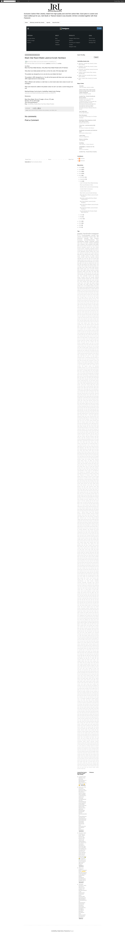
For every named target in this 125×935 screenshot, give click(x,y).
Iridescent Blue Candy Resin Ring (92, 430)
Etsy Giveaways (83, 115)
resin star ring (86, 696)
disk (87, 603)
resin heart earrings (93, 694)
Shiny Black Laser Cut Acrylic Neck (87, 489)
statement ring (80, 739)
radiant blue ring (91, 682)
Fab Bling (81, 143)
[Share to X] (37, 108)
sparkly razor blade (95, 732)
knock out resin (84, 330)
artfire (86, 532)
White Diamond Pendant (82, 526)
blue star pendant (88, 262)
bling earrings (92, 308)
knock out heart (95, 280)
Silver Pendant (92, 493)
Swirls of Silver (95, 515)
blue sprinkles (80, 570)
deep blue (92, 320)
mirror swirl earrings (95, 662)
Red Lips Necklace (85, 467)
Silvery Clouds (84, 495)
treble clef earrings (87, 749)
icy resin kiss (82, 641)
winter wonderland (83, 765)
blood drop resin (95, 558)
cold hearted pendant (85, 317)
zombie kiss (83, 768)
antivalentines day (81, 532)
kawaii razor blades (87, 648)
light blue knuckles (85, 333)
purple (78, 255)
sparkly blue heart (95, 348)
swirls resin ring (84, 744)
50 (89, 358)
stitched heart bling (95, 739)
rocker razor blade (81, 699)
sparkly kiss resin (95, 350)
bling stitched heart (81, 558)
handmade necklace (90, 633)
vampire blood (96, 754)
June (81, 214)
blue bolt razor (87, 562)
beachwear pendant (94, 535)
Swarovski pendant (94, 270)
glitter (97, 244)
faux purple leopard (87, 616)
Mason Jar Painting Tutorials (85, 93)
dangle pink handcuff (81, 592)
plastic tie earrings (88, 337)
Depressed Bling (80, 416)
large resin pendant (92, 331)
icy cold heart (92, 639)
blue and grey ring (87, 560)
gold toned (94, 623)
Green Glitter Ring (92, 423)
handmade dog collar (81, 633)
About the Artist (55, 22)
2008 (80, 227)
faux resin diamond (86, 324)
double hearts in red (89, 605)
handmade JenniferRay (91, 327)
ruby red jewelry (86, 704)
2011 (80, 221)
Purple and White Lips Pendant (91, 460)
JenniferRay (85, 236)
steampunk (88, 351)
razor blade (51, 110)
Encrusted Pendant (81, 419)
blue (78, 245)
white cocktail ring (83, 762)
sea (82, 705)
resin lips (89, 695)
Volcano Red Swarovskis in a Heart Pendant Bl (89, 525)
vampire (92, 288)
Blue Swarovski (83, 393)
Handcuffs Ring (80, 427)
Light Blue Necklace (90, 436)
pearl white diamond (90, 671)
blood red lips (94, 559)
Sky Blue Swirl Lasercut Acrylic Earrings (89, 187)
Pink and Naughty (95, 456)
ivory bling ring (86, 645)
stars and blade (95, 738)
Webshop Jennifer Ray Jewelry (37, 22)
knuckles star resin (84, 331)
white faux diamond (92, 762)
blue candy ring (94, 562)
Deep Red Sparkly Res (94, 414)
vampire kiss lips (92, 757)
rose (82, 701)
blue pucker (96, 565)
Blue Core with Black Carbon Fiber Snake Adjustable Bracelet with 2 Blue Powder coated (88, 383)
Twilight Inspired (80, 519)
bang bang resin (92, 533)
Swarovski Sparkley (95, 513)
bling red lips (80, 556)
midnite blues (84, 661)
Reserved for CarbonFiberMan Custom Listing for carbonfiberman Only (88, 471)
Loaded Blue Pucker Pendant (88, 440)
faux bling (95, 612)
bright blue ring (86, 575)
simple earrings (89, 347)
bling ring (97, 308)
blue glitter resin (80, 262)
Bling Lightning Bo (90, 376)
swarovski (93, 351)
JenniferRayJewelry (89, 240)
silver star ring (80, 715)
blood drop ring (83, 310)
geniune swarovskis (81, 621)
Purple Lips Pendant (86, 459)
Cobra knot (87, 257)
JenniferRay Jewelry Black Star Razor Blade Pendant (41, 104)
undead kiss (79, 752)
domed (83, 605)
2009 (80, 225)
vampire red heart (84, 758)
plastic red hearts (95, 676)
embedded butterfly (85, 608)
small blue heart (93, 719)
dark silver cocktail (81, 598)
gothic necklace (80, 327)
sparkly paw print (80, 732)
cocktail (78, 317)
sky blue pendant (84, 718)
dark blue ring (80, 264)
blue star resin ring (87, 570)
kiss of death (86, 649)
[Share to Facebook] (38, 108)
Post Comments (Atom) (36, 162)
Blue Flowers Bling (88, 384)
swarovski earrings (84, 353)
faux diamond (85, 254)
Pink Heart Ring (80, 456)
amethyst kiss (92, 529)
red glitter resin (94, 688)
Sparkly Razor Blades (84, 509)
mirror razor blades (85, 283)
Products (97, 248)
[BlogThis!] (35, 108)
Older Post (71, 159)
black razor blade (86, 307)
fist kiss (95, 618)
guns (78, 632)
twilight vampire (96, 751)
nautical (94, 664)
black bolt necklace (87, 540)
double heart (80, 323)
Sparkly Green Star (89, 507)
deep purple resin (91, 321)
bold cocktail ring (87, 572)
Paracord (79, 238)
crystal (97, 586)
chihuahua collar (91, 583)
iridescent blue (80, 645)
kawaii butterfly (80, 648)
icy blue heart (87, 639)
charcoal (97, 582)
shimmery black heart (81, 344)
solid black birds (93, 721)
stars (56, 110)
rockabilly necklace (90, 285)
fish (93, 618)
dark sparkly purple (85, 320)
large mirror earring (86, 652)
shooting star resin (91, 346)
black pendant (96, 545)
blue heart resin (91, 311)
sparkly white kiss (95, 735)
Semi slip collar (84, 486)
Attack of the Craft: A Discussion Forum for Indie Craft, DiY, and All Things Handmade (87, 91)
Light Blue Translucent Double (87, 437)
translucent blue (87, 747)
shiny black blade (90, 344)
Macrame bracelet (95, 257)
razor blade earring (85, 684)
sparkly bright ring (91, 727)
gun (83, 631)
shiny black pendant (81, 708)
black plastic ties (80, 546)
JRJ (98, 236)
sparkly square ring (88, 735)
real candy (83, 685)
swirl (89, 353)
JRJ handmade (85, 298)
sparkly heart (82, 287)
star (78, 252)
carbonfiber (96, 579)
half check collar (83, 632)
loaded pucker (90, 659)
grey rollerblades (88, 629)
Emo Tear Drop (96, 417)
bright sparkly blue (81, 578)
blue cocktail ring (85, 272)
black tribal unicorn (84, 549)
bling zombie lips (88, 558)
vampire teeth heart (92, 758)
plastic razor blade (81, 337)
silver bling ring (93, 711)
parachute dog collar (88, 669)
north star (79, 668)
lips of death (91, 658)
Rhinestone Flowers (83, 479)
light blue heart (84, 656)
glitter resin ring (80, 326)
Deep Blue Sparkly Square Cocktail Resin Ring (86, 413)
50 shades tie (84, 364)
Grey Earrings (93, 424)
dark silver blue (96, 596)
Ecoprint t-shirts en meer (84, 122)
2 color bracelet (84, 290)
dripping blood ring (91, 606)
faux (95, 323)
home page (96, 636)
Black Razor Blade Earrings (83, 371)
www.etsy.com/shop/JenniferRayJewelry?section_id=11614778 (40, 93)
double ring (96, 605)
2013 (80, 173)
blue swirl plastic (80, 572)
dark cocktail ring (91, 593)
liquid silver (94, 334)
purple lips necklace (85, 340)
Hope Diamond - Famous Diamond (86, 144)
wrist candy (96, 765)
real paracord (88, 685)
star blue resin (83, 351)
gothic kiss (93, 626)
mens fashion (90, 281)
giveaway (97, 621)
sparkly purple (87, 732)
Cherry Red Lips (80, 404)
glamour (79, 622)
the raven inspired (81, 745)
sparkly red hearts (80, 734)
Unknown (82, 160)
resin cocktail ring (93, 692)
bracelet (79, 573)
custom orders (92, 317)
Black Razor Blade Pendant (86, 267)
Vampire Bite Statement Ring (83, 520)
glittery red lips (80, 623)
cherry (86, 583)
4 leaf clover (86, 358)
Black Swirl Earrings (87, 373)
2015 (80, 169)
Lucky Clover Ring (89, 446)
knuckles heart (84, 651)
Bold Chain (84, 396)
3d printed (79, 358)
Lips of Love (93, 439)
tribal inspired (82, 288)
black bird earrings (92, 539)
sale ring (79, 705)
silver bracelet (84, 712)
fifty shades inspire (89, 618)
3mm (83, 358)
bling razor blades (95, 555)
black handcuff (90, 542)
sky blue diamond (86, 715)
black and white (92, 271)
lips (98, 254)
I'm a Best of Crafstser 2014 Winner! (86, 128)
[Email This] (33, 108)
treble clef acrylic (80, 749)
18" (86, 356)
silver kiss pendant (81, 714)
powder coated (96, 337)
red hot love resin (93, 689)
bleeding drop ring (84, 550)
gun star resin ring (95, 631)
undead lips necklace (91, 752)
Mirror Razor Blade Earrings (83, 270)
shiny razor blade (84, 709)
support (88, 741)
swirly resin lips (96, 744)
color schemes (85, 586)
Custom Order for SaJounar (86, 189)
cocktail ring (96, 585)
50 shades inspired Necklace (88, 363)
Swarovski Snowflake (86, 513)
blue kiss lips (92, 563)
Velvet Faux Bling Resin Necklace (88, 523)
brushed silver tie (81, 579)
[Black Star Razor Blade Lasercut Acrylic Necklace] (40, 61)
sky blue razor (80, 348)
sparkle (82, 248)
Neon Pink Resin (95, 449)
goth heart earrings (88, 625)
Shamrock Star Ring (81, 487)
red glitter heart (88, 688)
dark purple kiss (84, 318)
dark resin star (89, 596)
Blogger (72, 931)
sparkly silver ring (80, 735)
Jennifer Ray (88, 238)
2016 (80, 167)
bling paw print (93, 553)
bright (95, 314)
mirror (88, 661)
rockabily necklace (95, 698)
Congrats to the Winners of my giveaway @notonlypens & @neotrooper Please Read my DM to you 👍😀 (82, 781)
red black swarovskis (88, 686)
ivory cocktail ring (93, 645)
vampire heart (96, 755)
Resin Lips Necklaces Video (86, 185)
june (95, 646)
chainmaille (84, 582)
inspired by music (90, 642)
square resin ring (81, 738)
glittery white (86, 623)
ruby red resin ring (93, 704)
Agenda (48, 22)
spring (78, 351)
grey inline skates (80, 629)
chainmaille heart (90, 582)
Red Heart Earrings (83, 300)
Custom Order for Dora (85, 191)
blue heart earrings (85, 563)
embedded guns (93, 608)
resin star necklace (90, 341)
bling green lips (93, 552)
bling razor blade (87, 555)
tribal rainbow (96, 749)
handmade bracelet (85, 247)
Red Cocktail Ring (95, 464)
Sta (88, 510)
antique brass (90, 530)
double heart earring (88, 323)
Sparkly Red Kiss (92, 509)
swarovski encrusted (84, 252)
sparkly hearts (88, 729)
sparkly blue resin (80, 350)
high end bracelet (93, 258)
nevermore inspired (90, 665)
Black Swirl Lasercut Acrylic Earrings (88, 193)
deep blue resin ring (92, 601)
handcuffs (97, 632)
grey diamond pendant (94, 628)
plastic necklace (80, 676)
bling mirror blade (86, 553)
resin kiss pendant (83, 695)
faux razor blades (95, 616)
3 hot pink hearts (94, 356)
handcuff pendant (85, 278)
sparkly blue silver (89, 725)
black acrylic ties (84, 539)
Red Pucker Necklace (94, 467)
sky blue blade (96, 347)
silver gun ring (96, 712)
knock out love (95, 649)
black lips (83, 545)
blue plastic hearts (90, 565)
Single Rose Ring (93, 496)
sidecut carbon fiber (86, 711)
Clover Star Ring (92, 404)
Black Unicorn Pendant (81, 376)
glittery (91, 622)
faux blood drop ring (94, 613)
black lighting (84, 543)
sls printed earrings (87, 348)
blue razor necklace (81, 568)
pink (90, 283)
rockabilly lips (88, 698)
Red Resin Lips (80, 469)
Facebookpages (86, 235)
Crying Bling (83, 406)
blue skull (88, 569)
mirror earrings (93, 661)
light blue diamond (91, 655)
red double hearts (80, 688)
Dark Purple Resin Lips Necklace (83, 411)
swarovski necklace (94, 741)
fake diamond (96, 275)
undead (89, 354)
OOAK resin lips (85, 453)
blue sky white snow (95, 569)
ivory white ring (91, 646)
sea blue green (86, 705)
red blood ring (96, 686)
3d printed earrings (91, 290)
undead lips (84, 752)
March (81, 218)
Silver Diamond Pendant (91, 490)
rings (98, 696)
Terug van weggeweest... (84, 136)
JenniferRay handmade (89, 248)
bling (89, 261)
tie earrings (87, 745)
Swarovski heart (80, 515)
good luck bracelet (90, 277)
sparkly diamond (80, 729)
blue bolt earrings (95, 560)
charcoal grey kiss (81, 583)
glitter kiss (83, 622)
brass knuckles (93, 274)
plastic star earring (81, 678)
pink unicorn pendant (85, 675)
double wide (80, 606)
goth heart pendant (89, 326)
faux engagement (81, 615)
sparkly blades (96, 724)
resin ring (83, 341)
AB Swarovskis (94, 367)
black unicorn (86, 308)
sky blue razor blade (93, 718)
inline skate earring (95, 641)
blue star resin (84, 274)
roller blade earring (90, 699)
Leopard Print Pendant (94, 434)
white (78, 261)
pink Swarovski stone (90, 672)
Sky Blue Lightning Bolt (87, 500)
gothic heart (96, 326)
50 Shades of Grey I (93, 360)
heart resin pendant (81, 636)
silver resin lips (96, 714)
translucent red (80, 748)
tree (92, 749)
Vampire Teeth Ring (92, 522)
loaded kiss (83, 659)
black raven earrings (89, 546)
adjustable (90, 250)
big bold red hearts (89, 536)
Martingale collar (83, 447)
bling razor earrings (94, 261)
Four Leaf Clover (85, 420)
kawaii (97, 646)
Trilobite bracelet (95, 517)
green (85, 327)
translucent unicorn (87, 748)
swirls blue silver (93, 742)
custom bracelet (88, 588)
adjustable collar (86, 529)
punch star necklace (81, 338)
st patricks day (88, 738)
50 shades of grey (91, 245)
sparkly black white (88, 724)
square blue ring (95, 737)
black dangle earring (81, 542)
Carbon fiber (92, 236)
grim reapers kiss (95, 629)
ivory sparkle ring (84, 646)
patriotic (85, 264)
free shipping (85, 619)
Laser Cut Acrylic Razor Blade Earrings (89, 183)
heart (94, 250)
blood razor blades (81, 559)
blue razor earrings (83, 313)
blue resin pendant (91, 313)
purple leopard (86, 681)
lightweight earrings (85, 251)
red (91, 260)
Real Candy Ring (92, 462)
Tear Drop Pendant (89, 516)
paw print (83, 671)
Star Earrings (91, 510)
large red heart (93, 652)
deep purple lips (84, 321)
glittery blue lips (96, 622)
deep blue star (91, 602)
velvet (78, 356)
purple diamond (87, 679)
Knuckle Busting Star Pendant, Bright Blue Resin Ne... (88, 211)
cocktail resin (84, 585)
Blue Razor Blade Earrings (86, 291)
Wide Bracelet (90, 526)
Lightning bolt (91, 298)
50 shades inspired (94, 255)
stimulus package (87, 739)
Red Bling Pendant (87, 463)
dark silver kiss (96, 598)
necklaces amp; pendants (43, 110)
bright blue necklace (92, 573)
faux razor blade (84, 250)
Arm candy (91, 252)
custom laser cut (81, 589)
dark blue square (83, 593)
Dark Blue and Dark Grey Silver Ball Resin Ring (89, 410)
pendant (91, 251)
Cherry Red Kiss (92, 401)
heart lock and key (95, 635)
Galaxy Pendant (93, 420)
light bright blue (82, 334)
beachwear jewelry (81, 271)
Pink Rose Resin (87, 456)
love (78, 281)
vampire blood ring (81, 755)
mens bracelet (83, 281)
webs (84, 761)
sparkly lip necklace (81, 731)
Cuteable (81, 86)
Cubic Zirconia (90, 295)
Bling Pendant (80, 268)
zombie (93, 767)
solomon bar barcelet (88, 265)
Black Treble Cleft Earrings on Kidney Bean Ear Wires (88, 374)
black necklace (89, 545)
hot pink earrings (95, 328)
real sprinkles (94, 685)
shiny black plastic (90, 708)
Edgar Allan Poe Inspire (88, 417)
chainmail (79, 582)
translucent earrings (95, 747)
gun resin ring (88, 631)
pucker (82, 679)
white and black (89, 761)
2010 (80, 223)
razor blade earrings (88, 284)
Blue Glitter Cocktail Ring (86, 386)
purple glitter (93, 679)
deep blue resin (85, 601)
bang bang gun (85, 533)
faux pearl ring (80, 616)
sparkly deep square (94, 728)
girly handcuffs (92, 621)
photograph (83, 672)
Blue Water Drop (90, 394)
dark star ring (93, 599)
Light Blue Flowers (81, 436)
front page (91, 619)
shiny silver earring (91, 709)
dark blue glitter (90, 592)
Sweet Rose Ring (88, 515)
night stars (93, 666)
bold (88, 274)
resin (78, 242)
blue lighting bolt (83, 565)
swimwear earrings (81, 742)
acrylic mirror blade (84, 305)
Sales (93, 482)
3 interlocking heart (89, 357)
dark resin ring (83, 596)
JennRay (82, 158)
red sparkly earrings (85, 692)
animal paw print (83, 530)
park (80, 671)
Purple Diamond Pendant (82, 457)
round (95, 285)
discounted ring (83, 603)
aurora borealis (91, 532)
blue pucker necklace (81, 566)
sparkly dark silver (86, 728)
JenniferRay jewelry (83, 241)
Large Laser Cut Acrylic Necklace (91, 268)
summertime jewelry (81, 741)
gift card (87, 621)
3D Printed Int (96, 357)
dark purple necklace (92, 318)
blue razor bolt (96, 566)
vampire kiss (86, 757)
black (30, 110)
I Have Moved (82, 140)
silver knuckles (82, 347)
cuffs (83, 588)
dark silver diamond (89, 598)
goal (90, 623)
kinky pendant (86, 280)
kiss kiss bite (94, 648)
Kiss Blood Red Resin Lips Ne (87, 433)
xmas (78, 767)
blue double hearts (83, 311)
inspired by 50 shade (81, 642)
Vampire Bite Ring (95, 519)
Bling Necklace (95, 267)
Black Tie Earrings (95, 373)
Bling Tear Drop (85, 377)
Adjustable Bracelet (84, 261)
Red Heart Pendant (91, 300)
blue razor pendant (90, 568)
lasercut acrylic (34, 110)
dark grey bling (91, 595)
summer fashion (83, 245)
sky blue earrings (93, 715)
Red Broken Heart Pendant (85, 464)
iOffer (83, 639)
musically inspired (87, 664)
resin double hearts (85, 694)
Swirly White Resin (81, 516)
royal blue (84, 702)
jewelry (79, 233)
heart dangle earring (86, 635)
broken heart (89, 578)
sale (98, 704)
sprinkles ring (88, 737)
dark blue (86, 258)
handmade (87, 233)
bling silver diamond (87, 556)
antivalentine (96, 530)
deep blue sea (84, 602)
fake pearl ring (88, 609)
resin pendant (96, 260)
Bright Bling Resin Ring (91, 396)
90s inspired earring (86, 366)
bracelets (83, 314)
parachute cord (80, 669)
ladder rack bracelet (92, 651)
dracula (84, 606)
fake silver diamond (95, 609)
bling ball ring (91, 550)
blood (78, 310)
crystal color (79, 588)
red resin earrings (93, 691)
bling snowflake (95, 556)
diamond (97, 321)
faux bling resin (86, 613)
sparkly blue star (84, 727)
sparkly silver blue (88, 734)
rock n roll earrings (81, 698)
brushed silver (96, 578)
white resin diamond (86, 764)
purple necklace (92, 681)
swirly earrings (90, 744)
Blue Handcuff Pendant (92, 390)
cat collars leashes (89, 580)
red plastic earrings (85, 691)
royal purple (94, 702)
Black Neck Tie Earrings (82, 370)
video (81, 356)
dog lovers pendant (92, 603)
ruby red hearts (95, 343)
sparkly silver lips (95, 734)
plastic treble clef (89, 678)
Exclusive (79, 240)
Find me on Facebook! (83, 149)
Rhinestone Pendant (92, 479)
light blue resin (92, 333)
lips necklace (88, 334)
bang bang (79, 533)
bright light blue (93, 575)
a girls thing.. (82, 135)
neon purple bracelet (81, 665)
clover (80, 585)
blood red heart (88, 559)
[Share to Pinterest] (40, 108)
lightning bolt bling (84, 658)
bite (87, 271)
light (81, 655)
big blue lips (82, 536)
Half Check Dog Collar (94, 426)
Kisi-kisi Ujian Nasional (83, 112)
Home (26, 22)
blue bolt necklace (81, 562)
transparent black (95, 748)
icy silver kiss (88, 641)
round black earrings (87, 701)
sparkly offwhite (96, 731)
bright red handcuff (87, 576)
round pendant (96, 701)
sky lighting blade (85, 719)
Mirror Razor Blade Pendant (93, 447)
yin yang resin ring (84, 767)
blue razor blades (89, 566)
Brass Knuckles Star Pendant (90, 294)
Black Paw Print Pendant (93, 370)
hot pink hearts (88, 638)
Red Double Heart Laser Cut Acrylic (84, 466)
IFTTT (79, 235)
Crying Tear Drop (89, 406)
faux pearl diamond (95, 615)
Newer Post (28, 159)
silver (82, 265)
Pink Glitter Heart (86, 454)
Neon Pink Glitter (88, 449)
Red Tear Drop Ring (88, 469)
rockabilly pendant (85, 343)
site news (93, 247)
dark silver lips (80, 599)
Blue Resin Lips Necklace (89, 391)
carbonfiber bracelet (87, 275)
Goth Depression (85, 423)
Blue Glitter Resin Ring (86, 387)
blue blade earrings (90, 310)
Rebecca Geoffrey (83, 139)
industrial (79, 330)
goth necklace (96, 625)
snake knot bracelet (86, 721)
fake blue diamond (81, 609)
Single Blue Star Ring (85, 496)
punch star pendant (90, 338)
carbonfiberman (80, 580)
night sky (89, 666)
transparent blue (83, 354)
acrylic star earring (92, 527)
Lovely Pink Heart (82, 444)
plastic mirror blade (95, 675)
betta (78, 536)
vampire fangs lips (89, 755)
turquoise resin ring (88, 751)
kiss (90, 280)
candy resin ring (89, 579)
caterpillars (96, 580)
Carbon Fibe (79, 400)
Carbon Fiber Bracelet (87, 400)
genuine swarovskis (95, 324)
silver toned (96, 251)
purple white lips (84, 682)
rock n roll (83, 285)
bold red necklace (95, 572)
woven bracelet (91, 765)
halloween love (91, 632)
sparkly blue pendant (81, 725)
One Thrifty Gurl (83, 111)
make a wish (96, 659)
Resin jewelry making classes (85, 133)
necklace (91, 242)
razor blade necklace (91, 264)
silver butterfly (90, 712)
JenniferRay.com (54, 63)
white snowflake (93, 764)
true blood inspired (81, 751)
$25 (84, 356)
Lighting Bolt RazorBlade (86, 439)
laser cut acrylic (84, 242)
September (82, 179)
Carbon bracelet (80, 257)
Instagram (95, 233)
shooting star (83, 346)
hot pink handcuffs (81, 638)
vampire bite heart (89, 754)
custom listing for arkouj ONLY (92, 589)
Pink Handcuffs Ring (94, 454)
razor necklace (93, 684)
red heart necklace (85, 689)
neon (98, 664)
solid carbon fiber (87, 722)
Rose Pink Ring (83, 482)
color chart (79, 586)
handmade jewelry (94, 241)
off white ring (95, 668)
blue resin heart (92, 272)
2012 (80, 175)
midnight (79, 661)
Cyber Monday (88, 407)
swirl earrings (87, 742)
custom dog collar (95, 588)
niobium (97, 666)
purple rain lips (93, 340)
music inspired (80, 664)
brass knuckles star (89, 314)
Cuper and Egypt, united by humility (86, 87)
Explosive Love (89, 419)
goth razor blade (87, 626)
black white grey (92, 549)
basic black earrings (86, 535)
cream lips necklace (92, 586)
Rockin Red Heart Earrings (87, 480)
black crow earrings (95, 540)
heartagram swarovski (89, 636)
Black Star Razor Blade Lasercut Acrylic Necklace (35, 63)
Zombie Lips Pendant (84, 527)
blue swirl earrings (95, 570)
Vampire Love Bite (91, 304)
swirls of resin (92, 353)
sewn (98, 705)
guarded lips (79, 631)
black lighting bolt (92, 543)
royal (90, 343)
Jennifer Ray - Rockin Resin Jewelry (88, 151)
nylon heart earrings (87, 668)
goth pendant (80, 626)
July (81, 181)
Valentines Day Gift (87, 519)
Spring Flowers (84, 510)
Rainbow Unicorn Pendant (82, 462)
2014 (80, 171)
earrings (79, 250)
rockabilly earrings (85, 255)
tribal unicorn (88, 288)
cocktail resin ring (90, 585)
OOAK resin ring (91, 453)
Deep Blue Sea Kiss (95, 411)
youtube (90, 767)
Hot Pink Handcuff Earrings (91, 429)
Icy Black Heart (83, 297)
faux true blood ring (81, 618)
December (82, 177)
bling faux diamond (85, 552)
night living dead (83, 666)
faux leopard (87, 615)
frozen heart (96, 619)
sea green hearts (92, 705)
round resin (79, 702)
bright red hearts (95, 576)
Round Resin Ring (85, 301)
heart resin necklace (94, 278)
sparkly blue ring (88, 350)
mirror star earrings (86, 662)
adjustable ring (80, 258)
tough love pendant (94, 745)
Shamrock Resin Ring (94, 486)
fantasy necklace (81, 277)
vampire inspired (80, 757)
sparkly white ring (81, 737)
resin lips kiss (93, 695)
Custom (96, 238)
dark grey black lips (84, 595)
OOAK (86, 450)
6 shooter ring (94, 364)
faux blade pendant (88, 612)
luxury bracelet (87, 260)
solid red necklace (95, 722)
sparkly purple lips (89, 287)
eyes (98, 608)
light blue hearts (91, 656)
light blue (85, 655)
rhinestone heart (93, 696)
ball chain (97, 532)
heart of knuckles (87, 328)
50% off (89, 364)
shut (81, 711)
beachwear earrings (92, 305)
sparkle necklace (80, 724)
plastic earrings (95, 283)
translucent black (80, 747)
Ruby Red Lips (89, 482)
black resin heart (93, 307)
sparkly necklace (89, 731)
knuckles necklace (91, 330)
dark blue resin (95, 262)
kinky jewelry (80, 280)
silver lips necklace (89, 714)
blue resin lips (83, 569)
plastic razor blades (88, 676)
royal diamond (89, 702)
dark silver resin (87, 599)
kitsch (90, 649)
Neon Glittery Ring (81, 449)
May (81, 216)
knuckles (79, 651)
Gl (94, 421)
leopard (78, 655)
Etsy (97, 240)
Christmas (86, 404)
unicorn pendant (95, 354)
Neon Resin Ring (81, 450)
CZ (86, 295)
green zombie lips (85, 628)
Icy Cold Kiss (90, 297)
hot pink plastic (94, 638)
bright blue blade (84, 573)
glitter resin (87, 622)
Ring (94, 244)
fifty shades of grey (93, 254)
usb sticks (83, 754)
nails (92, 664)
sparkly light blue (95, 729)
